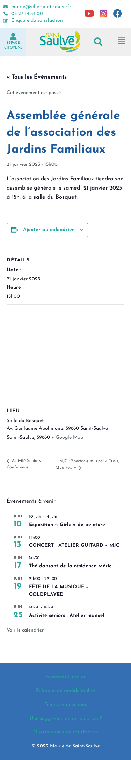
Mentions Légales (65, 677)
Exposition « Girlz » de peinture (67, 524)
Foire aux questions (65, 704)
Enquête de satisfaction (37, 20)
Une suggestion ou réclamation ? (66, 718)
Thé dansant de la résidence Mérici (71, 566)
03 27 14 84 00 (27, 13)
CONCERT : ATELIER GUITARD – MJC (74, 545)
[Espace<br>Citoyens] (13, 36)
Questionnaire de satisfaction (65, 732)
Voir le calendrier (25, 630)
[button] (98, 41)
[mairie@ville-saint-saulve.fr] (5, 7)
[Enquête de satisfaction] (5, 21)
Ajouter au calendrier (48, 230)
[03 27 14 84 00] (5, 14)
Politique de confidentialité (65, 690)
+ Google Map (67, 437)
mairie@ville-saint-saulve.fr (41, 6)
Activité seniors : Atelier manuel (66, 615)
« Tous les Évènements (37, 77)
